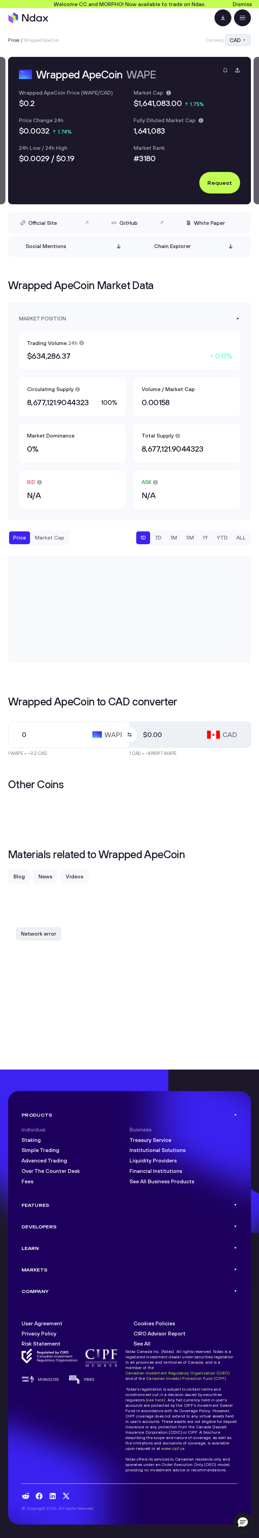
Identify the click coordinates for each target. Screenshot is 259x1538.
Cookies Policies (154, 1323)
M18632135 (48, 1379)
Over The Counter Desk (51, 1170)
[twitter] (66, 1496)
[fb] (39, 1496)
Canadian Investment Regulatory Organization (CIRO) (177, 1372)
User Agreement (42, 1323)
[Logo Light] (28, 17)
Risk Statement (41, 1343)
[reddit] (26, 1496)
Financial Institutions (156, 1170)
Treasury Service (150, 1140)
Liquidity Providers (153, 1160)
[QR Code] (222, 17)
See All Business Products (162, 1181)
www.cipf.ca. (173, 1448)
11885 (89, 1379)
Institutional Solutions (157, 1150)
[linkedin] (53, 1496)
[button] (242, 1521)
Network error (38, 933)
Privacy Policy (39, 1333)
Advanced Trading (44, 1160)
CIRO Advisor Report (159, 1333)
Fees (27, 1181)
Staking (31, 1140)
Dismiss (242, 4)
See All (142, 1343)
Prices (14, 40)
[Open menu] (242, 17)
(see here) (155, 1399)
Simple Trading (40, 1150)
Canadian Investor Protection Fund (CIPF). (186, 1378)
